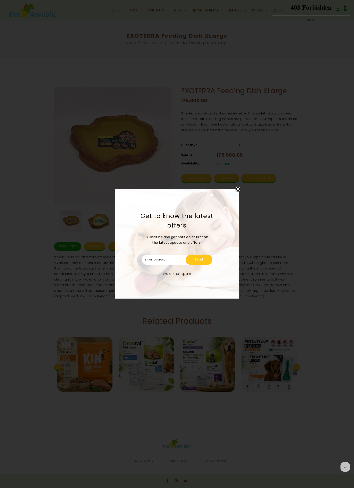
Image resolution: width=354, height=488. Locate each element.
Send (199, 259)
